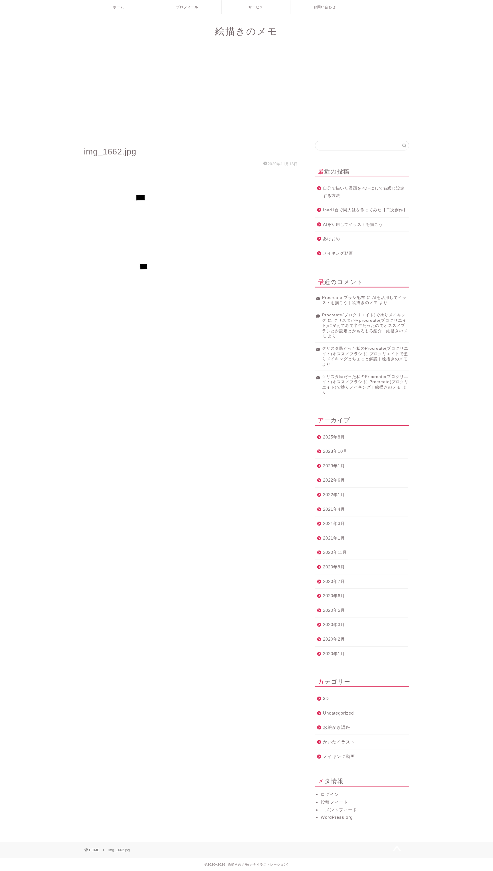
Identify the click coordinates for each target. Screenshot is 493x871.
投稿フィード (334, 802)
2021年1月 (334, 538)
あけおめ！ (333, 239)
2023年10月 (335, 451)
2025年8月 (334, 437)
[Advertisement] (246, 92)
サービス (255, 7)
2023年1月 (334, 465)
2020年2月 (334, 639)
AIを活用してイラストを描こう (353, 224)
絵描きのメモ (246, 31)
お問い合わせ (325, 7)
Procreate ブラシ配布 (343, 297)
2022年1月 (334, 494)
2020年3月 (334, 624)
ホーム (118, 7)
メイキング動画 (338, 253)
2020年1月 (334, 653)
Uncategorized (338, 713)
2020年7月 (334, 581)
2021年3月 (334, 523)
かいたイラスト (339, 741)
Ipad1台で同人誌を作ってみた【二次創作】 (365, 210)
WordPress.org (337, 817)
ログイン (330, 794)
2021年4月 (334, 509)
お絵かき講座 (336, 727)
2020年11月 (335, 552)
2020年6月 (334, 595)
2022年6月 (334, 480)
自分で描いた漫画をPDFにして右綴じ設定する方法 (364, 192)
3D (326, 698)
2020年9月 (334, 566)
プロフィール (187, 7)
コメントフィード (339, 809)
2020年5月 (334, 610)
